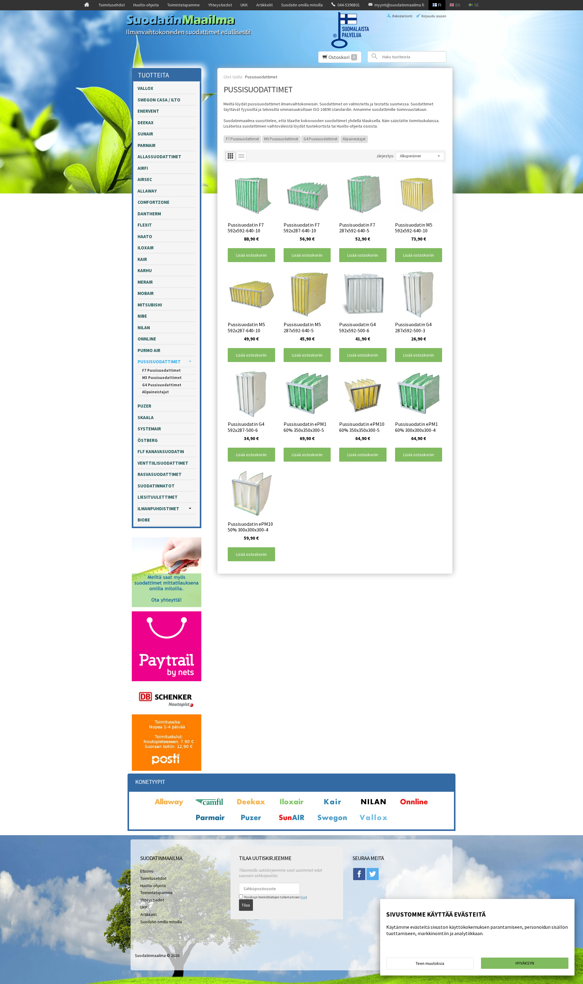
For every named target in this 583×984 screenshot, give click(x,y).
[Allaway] (169, 805)
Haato (145, 236)
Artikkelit (264, 5)
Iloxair (146, 248)
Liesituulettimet (158, 497)
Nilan (144, 327)
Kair (142, 259)
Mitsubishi (150, 305)
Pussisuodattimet (159, 361)
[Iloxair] (291, 805)
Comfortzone (153, 202)
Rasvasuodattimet (160, 474)
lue (304, 897)
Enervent (148, 111)
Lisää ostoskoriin (251, 255)
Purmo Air (149, 350)
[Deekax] (251, 805)
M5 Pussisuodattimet (281, 139)
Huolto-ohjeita (146, 5)
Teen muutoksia (430, 963)
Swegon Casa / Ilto (159, 100)
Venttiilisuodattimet (163, 463)
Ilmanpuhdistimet (158, 508)
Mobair (146, 293)
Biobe (144, 520)
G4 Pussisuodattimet (320, 139)
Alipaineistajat (354, 139)
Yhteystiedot (220, 5)
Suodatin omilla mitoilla (302, 5)
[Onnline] (414, 805)
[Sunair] (291, 821)
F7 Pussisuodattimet (242, 139)
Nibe (142, 316)
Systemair (149, 429)
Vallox (145, 88)
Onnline (147, 339)
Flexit (145, 225)
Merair (145, 282)
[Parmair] (210, 821)
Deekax (146, 122)
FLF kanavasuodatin (161, 451)
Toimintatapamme (183, 5)
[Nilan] (373, 805)
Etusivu (146, 871)
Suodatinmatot (156, 486)
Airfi (143, 168)
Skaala (146, 417)
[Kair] (332, 805)
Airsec (145, 179)
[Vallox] (373, 821)
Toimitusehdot (112, 5)
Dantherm (149, 214)
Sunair (145, 134)
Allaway (147, 191)
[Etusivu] (86, 5)
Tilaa (246, 905)
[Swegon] (332, 821)
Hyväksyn (525, 963)
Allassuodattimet (159, 156)
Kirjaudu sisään (433, 16)
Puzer (144, 406)
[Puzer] (251, 821)
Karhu (145, 270)
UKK (244, 5)
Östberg (148, 440)
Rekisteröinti (402, 16)
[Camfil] (210, 805)
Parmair (146, 145)
